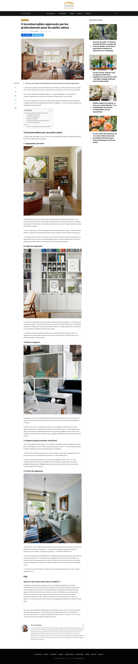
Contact (88, 13)
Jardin (72, 13)
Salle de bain (69, 654)
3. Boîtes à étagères (32, 118)
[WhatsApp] (15, 103)
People (46, 654)
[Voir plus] (45, 35)
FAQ (25, 124)
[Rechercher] (116, 13)
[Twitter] (15, 91)
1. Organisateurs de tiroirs (33, 115)
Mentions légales (80, 658)
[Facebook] (15, 87)
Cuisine (60, 654)
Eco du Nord (62, 658)
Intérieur (62, 13)
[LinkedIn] (15, 95)
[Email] (15, 107)
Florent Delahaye (35, 31)
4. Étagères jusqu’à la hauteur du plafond (37, 120)
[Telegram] (15, 99)
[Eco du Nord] (69, 5)
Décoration (25, 20)
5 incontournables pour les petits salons (36, 113)
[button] (49, 110)
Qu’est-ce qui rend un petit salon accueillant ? (38, 126)
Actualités (51, 13)
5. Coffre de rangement (33, 122)
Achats (79, 13)
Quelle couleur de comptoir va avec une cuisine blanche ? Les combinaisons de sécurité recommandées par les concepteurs (104, 107)
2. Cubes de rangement (32, 116)
